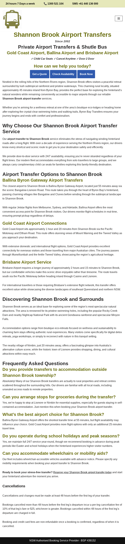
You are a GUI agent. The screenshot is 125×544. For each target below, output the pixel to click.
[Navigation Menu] (119, 18)
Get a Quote (39, 74)
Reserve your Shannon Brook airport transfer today (82, 472)
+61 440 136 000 (88, 3)
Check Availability (63, 74)
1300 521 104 (55, 3)
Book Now (86, 74)
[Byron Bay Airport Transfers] (12, 19)
